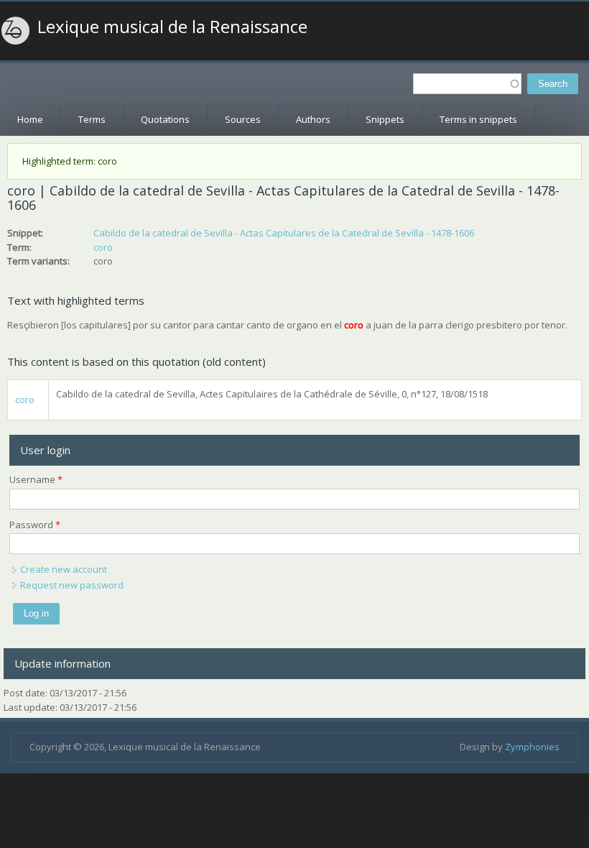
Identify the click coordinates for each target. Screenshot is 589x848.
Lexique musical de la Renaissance (172, 26)
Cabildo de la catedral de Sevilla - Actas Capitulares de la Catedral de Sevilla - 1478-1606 (283, 232)
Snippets (385, 119)
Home (30, 119)
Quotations (165, 119)
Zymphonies (532, 746)
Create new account (63, 569)
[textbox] (467, 83)
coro (103, 247)
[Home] (16, 31)
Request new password (72, 585)
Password (34, 524)
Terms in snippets (478, 119)
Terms (92, 119)
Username (35, 479)
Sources (243, 119)
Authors (313, 119)
